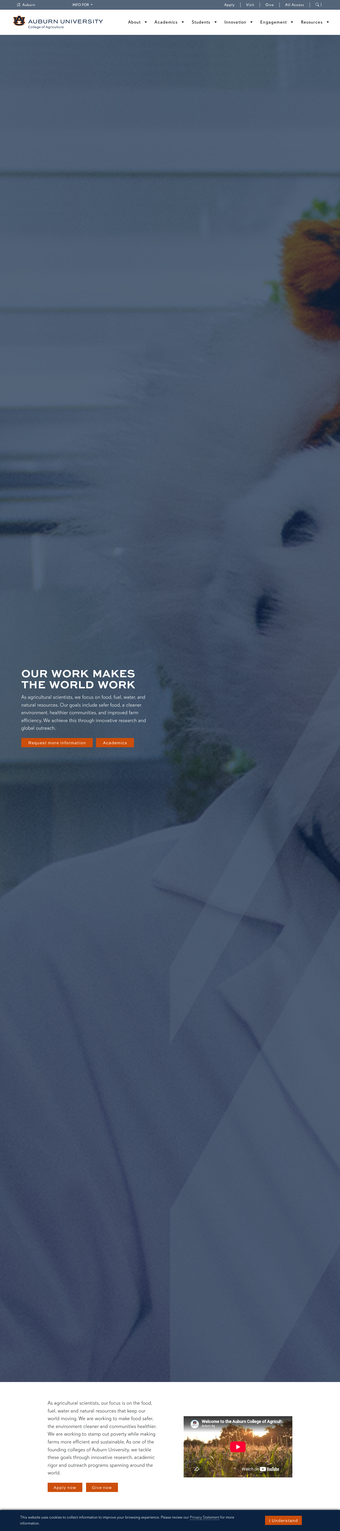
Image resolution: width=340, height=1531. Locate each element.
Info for (83, 4)
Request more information (57, 742)
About (134, 22)
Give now (102, 1487)
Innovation (235, 22)
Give (273, 5)
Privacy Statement (204, 1517)
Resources (312, 22)
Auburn (31, 5)
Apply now (64, 1487)
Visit (250, 5)
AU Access (294, 5)
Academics (166, 22)
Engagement (273, 22)
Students (201, 22)
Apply (229, 5)
